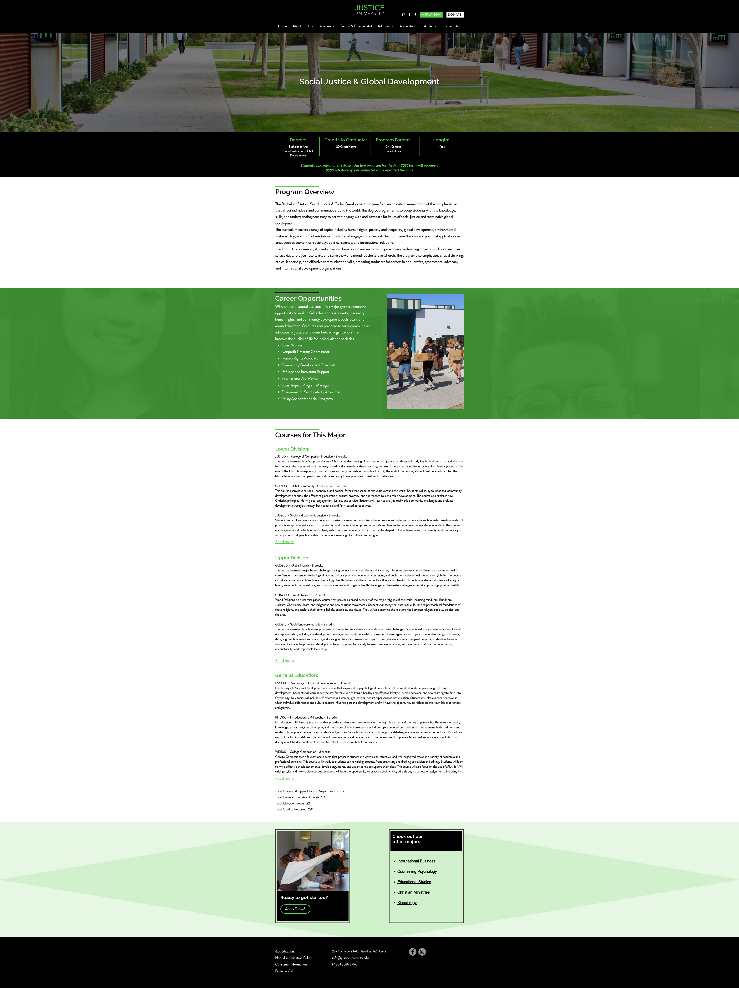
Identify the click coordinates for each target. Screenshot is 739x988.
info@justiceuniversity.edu (350, 957)
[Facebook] (409, 15)
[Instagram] (404, 15)
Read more (284, 541)
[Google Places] (415, 15)
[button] (297, 26)
